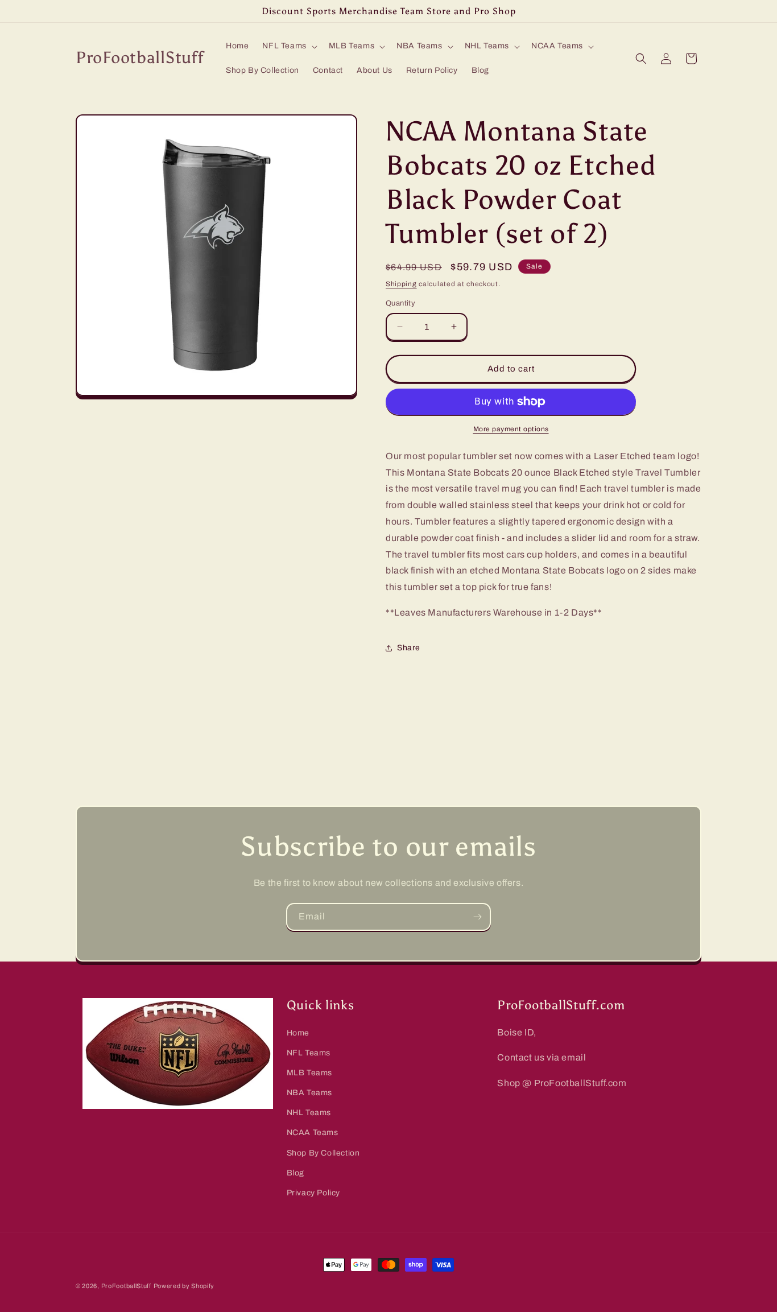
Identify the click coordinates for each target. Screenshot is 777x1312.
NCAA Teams (312, 1133)
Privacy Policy (313, 1193)
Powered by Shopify (184, 1285)
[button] (288, 46)
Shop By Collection (323, 1153)
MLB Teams (309, 1072)
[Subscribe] (477, 917)
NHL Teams (309, 1113)
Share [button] (408, 647)
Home (298, 1033)
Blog (295, 1173)
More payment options (511, 429)
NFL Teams (308, 1053)
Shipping (401, 284)
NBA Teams (309, 1092)
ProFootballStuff (126, 1285)
